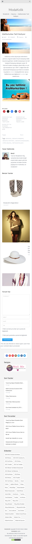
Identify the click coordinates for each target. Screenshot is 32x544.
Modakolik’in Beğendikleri (10, 203)
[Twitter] (18, 355)
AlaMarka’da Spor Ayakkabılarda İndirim (21, 117)
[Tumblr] (21, 355)
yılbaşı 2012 (15, 500)
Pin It (21, 135)
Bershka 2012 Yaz (6, 124)
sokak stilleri (8, 494)
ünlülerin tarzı (17, 517)
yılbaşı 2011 (8, 500)
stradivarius (15, 494)
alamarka (8, 138)
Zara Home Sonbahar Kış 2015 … (14, 407)
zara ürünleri (21, 510)
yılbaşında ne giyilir (20, 507)
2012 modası (8, 477)
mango (22, 484)
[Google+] (10, 355)
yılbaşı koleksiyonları (9, 507)
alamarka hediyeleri (18, 138)
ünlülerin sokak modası (21, 514)
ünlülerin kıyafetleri (9, 514)
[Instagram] (16, 355)
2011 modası (18, 461)
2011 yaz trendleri (18, 464)
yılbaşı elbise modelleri (19, 504)
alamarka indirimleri (8, 141)
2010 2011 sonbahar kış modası (12, 454)
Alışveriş (13, 14)
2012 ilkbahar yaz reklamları (11, 471)
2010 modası (8, 457)
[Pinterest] (13, 355)
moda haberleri (20, 487)
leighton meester (14, 484)
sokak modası (20, 490)
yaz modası (22, 497)
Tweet (4, 135)
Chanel (22, 481)
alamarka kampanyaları (22, 141)
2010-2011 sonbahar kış (19, 457)
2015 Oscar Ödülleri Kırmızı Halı (14, 426)
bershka (17, 481)
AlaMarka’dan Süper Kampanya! (7, 117)
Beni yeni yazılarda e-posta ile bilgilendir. (15, 335)
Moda (6, 487)
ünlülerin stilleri (8, 517)
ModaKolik (16, 10)
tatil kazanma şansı (17, 143)
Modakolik (14, 531)
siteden (12, 72)
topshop (22, 494)
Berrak (7, 434)
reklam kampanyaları (10, 490)
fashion (6, 484)
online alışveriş (7, 143)
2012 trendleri (16, 477)
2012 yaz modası (9, 481)
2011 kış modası (9, 461)
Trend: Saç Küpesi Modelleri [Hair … (15, 383)
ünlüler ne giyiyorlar (20, 520)
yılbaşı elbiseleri (8, 504)
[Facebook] (7, 355)
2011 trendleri (8, 464)
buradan (22, 74)
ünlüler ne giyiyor (9, 520)
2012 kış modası (9, 474)
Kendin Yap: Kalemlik (11, 438)
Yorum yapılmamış (6, 39)
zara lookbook (12, 510)
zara (6, 510)
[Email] (24, 355)
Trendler (16, 497)
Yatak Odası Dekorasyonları (13, 401)
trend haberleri (8, 497)
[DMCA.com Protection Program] (16, 540)
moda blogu (12, 487)
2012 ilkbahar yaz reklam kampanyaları (14, 467)
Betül (5, 37)
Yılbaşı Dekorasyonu (11, 396)
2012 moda (17, 474)
